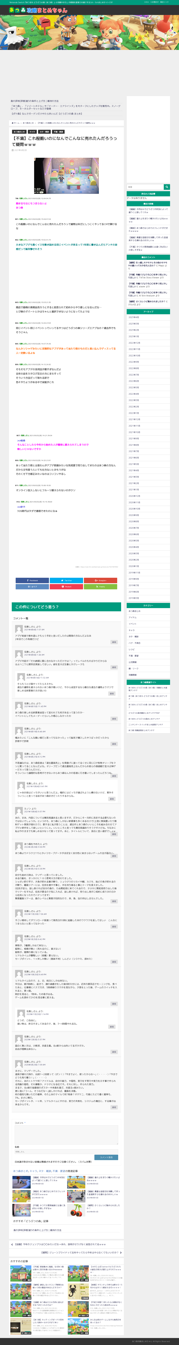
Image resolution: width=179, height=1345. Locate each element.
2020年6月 (134, 534)
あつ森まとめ (19, 131)
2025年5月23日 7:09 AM (34, 1064)
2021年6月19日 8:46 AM (34, 731)
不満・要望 (58, 131)
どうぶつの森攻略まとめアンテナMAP (144, 713)
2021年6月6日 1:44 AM (34, 655)
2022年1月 (134, 413)
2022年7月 (134, 374)
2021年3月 (134, 477)
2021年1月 (134, 489)
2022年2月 (134, 406)
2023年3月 (134, 323)
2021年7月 (134, 451)
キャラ (32, 131)
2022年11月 (134, 349)
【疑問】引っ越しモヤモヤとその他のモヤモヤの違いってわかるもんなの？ (147, 264)
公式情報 (132, 662)
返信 (114, 642)
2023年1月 (134, 336)
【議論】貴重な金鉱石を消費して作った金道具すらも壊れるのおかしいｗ (148, 239)
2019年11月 (134, 572)
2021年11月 (134, 425)
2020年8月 (134, 521)
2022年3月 (134, 400)
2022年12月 (134, 343)
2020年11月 (134, 502)
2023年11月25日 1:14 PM (37, 1014)
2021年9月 (134, 438)
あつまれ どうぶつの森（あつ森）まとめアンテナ (148, 706)
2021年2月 (134, 483)
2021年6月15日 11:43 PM (35, 706)
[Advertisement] (89, 72)
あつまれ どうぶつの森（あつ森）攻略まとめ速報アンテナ (148, 689)
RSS (147, 2)
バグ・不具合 (134, 643)
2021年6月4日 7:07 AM (34, 629)
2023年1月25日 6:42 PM (34, 939)
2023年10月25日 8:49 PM (35, 974)
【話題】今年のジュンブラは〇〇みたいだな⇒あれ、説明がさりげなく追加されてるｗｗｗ (60, 1244)
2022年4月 (134, 394)
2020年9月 (134, 515)
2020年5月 (134, 540)
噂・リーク (133, 668)
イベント (132, 624)
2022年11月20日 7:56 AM (35, 914)
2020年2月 (134, 559)
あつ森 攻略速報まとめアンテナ (142, 730)
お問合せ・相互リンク (160, 2)
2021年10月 (134, 432)
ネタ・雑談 (44, 131)
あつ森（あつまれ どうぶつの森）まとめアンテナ (148, 697)
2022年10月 (134, 355)
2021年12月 (134, 419)
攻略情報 (132, 675)
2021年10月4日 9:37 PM (34, 811)
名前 (17, 1147)
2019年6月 (134, 591)
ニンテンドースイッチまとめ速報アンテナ (146, 724)
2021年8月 (134, 445)
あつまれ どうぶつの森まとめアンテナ (144, 719)
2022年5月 (134, 387)
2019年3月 (134, 598)
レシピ (132, 649)
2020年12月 (134, 496)
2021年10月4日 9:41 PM (36, 786)
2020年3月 (134, 553)
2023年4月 (134, 317)
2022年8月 (134, 368)
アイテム (132, 617)
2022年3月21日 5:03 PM (34, 869)
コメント (20, 1122)
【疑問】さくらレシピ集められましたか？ (146, 301)
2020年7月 (134, 528)
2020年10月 (134, 508)
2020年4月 (134, 547)
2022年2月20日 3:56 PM (34, 847)
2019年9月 (134, 579)
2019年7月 (134, 585)
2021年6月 (134, 457)
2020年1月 (134, 566)
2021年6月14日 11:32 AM (37, 677)
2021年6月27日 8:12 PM (34, 757)
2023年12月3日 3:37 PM (34, 1039)
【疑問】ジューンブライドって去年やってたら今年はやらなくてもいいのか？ (79, 1252)
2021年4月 (134, 470)
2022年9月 (134, 362)
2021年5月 (134, 464)
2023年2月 (134, 330)
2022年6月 (134, 381)
